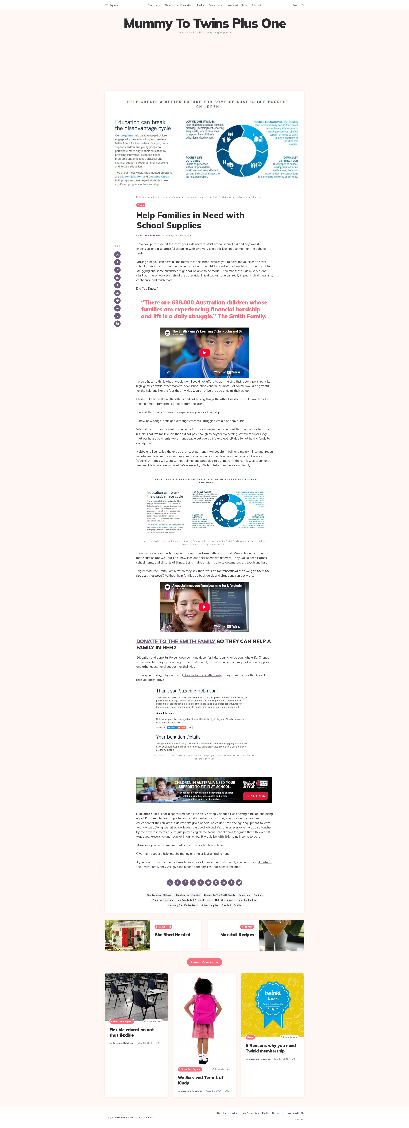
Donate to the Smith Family (202, 675)
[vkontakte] (117, 308)
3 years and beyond (121, 1021)
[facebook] (117, 262)
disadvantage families (187, 895)
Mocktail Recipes (237, 934)
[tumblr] (117, 285)
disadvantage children (159, 895)
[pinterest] (117, 270)
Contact (256, 5)
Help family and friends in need (194, 900)
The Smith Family (231, 905)
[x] (117, 254)
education (244, 895)
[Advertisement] (204, 61)
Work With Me (236, 5)
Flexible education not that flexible (131, 1032)
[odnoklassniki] (117, 316)
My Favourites (184, 5)
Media (200, 5)
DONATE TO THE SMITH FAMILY (176, 641)
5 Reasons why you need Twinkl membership (271, 1048)
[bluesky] (117, 323)
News (141, 205)
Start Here (154, 5)
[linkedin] (117, 277)
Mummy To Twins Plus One (204, 23)
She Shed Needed (172, 934)
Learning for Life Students (183, 905)
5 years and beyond (190, 1069)
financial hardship (163, 900)
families (258, 895)
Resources (214, 5)
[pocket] (117, 300)
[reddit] (117, 293)
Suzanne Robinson (150, 235)
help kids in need (224, 900)
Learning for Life (247, 900)
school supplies (209, 905)
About (168, 5)
